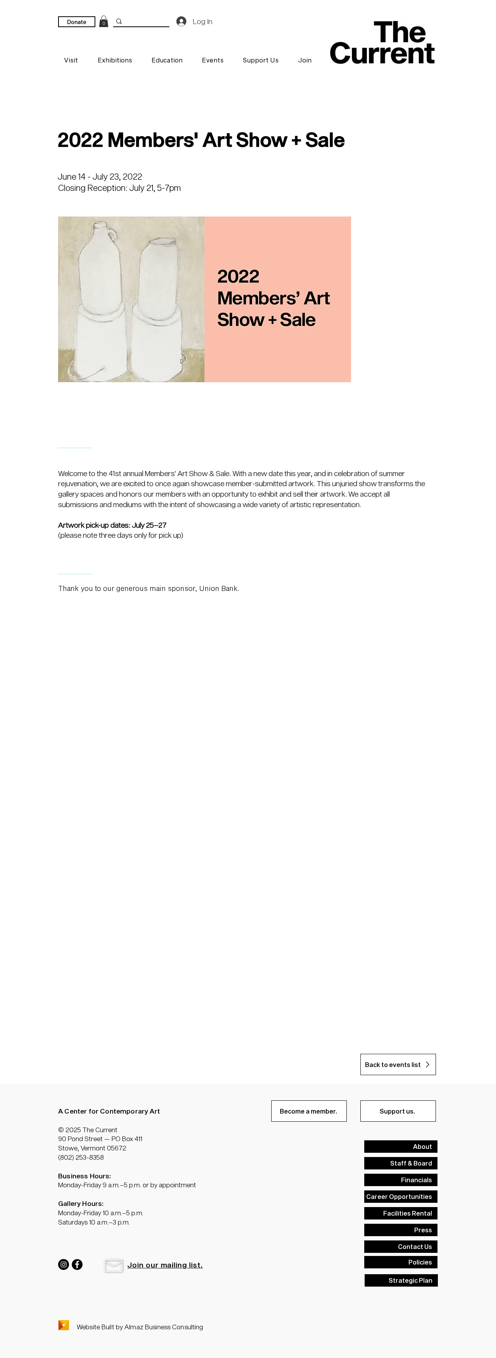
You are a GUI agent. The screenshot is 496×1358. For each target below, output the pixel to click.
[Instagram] (63, 1264)
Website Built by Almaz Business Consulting (140, 1326)
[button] (113, 1265)
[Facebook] (77, 1264)
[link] (103, 21)
